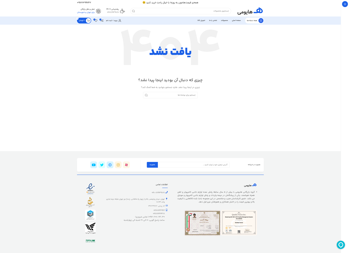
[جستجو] (133, 11)
